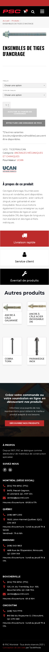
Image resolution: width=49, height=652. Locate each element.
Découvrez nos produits (24, 423)
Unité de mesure (9, 90)
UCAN (20, 160)
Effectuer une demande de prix (24, 123)
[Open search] (32, 12)
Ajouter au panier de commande (20, 113)
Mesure (5, 81)
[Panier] (25, 12)
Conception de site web (14, 647)
